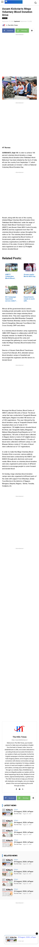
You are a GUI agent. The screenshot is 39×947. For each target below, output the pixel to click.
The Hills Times (13, 25)
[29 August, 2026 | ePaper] (7, 812)
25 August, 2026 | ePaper (23, 832)
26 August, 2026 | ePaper (23, 822)
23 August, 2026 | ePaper (23, 842)
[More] (32, 30)
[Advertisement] (19, 55)
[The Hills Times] (4, 25)
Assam (5, 18)
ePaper (16, 809)
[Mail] (19, 789)
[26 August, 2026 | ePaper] (7, 823)
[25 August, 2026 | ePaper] (7, 833)
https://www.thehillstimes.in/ (20, 740)
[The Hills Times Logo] (13, 2)
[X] (23, 789)
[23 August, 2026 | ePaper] (7, 843)
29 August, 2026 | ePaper (23, 811)
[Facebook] (16, 789)
